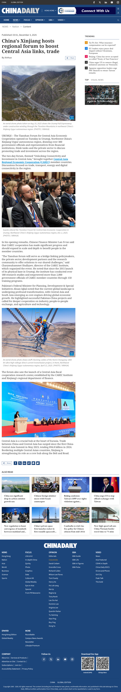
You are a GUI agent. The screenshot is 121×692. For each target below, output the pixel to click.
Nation (15, 26)
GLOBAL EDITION (17, 2)
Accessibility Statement (11, 669)
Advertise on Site (8, 661)
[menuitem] (49, 10)
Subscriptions (7, 665)
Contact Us (21, 661)
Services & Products (19, 658)
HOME (6, 20)
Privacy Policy (27, 669)
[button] (87, 102)
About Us (5, 658)
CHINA (4, 2)
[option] (102, 95)
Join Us (18, 665)
